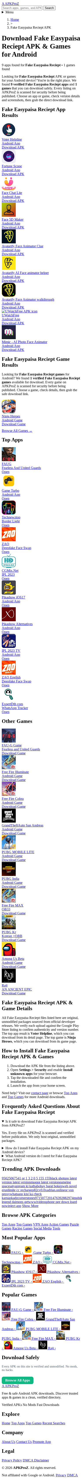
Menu (9, 12)
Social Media (42, 1228)
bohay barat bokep (49, 1186)
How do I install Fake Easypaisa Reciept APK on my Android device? (40, 1150)
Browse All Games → (17, 431)
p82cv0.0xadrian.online (48, 1190)
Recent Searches (53, 1423)
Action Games (59, 1224)
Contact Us (24, 1442)
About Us (8, 1442)
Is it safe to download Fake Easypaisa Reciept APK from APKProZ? (39, 1123)
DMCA (72, 1475)
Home (6, 1423)
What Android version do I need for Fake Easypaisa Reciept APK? (39, 1158)
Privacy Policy (12, 1460)
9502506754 (10, 1178)
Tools (56, 1228)
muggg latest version (45, 1182)
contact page (39, 1093)
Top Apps (70, 1093)
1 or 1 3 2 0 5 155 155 (34, 1178)
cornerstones (26, 1198)
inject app (14, 1206)
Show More (30, 1206)
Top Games (16, 1097)
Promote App (42, 1442)
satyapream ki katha (23, 1186)
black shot (57, 1178)
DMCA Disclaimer (36, 1460)
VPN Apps (40, 1224)
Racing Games (22, 1228)
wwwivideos (37, 1202)
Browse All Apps (17, 1380)
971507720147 (45, 1198)
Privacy (61, 1475)
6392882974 (64, 1198)
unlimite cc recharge (18, 1190)
